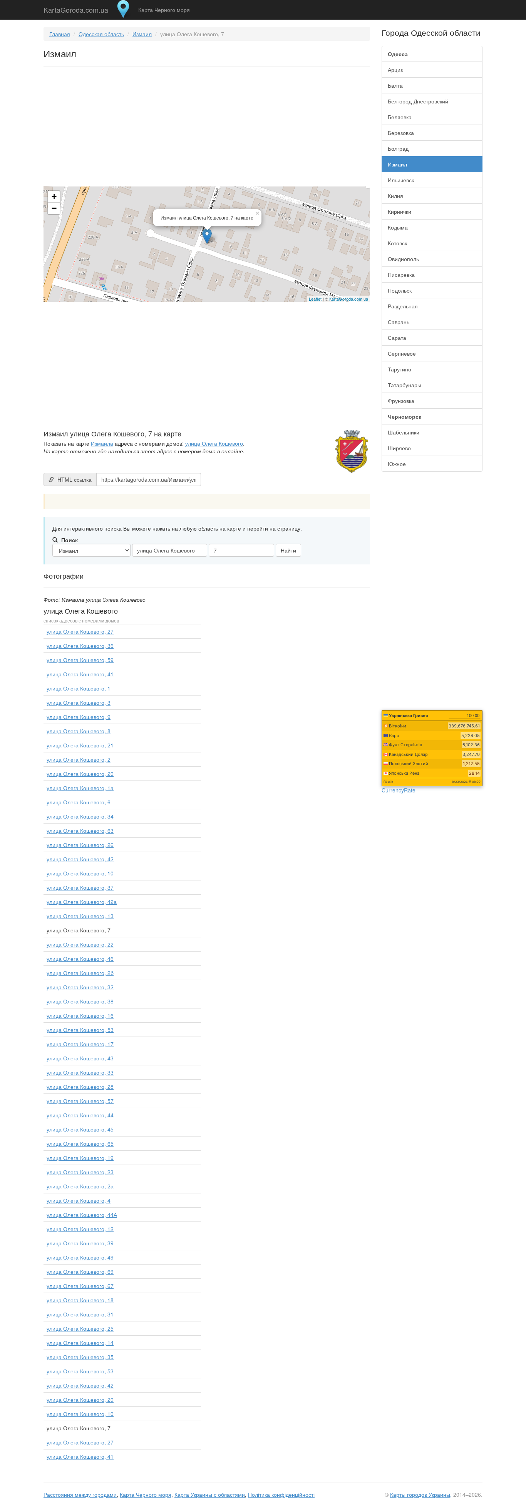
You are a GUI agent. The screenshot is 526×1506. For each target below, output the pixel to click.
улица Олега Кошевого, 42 (80, 859)
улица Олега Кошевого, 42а (82, 901)
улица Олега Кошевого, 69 (80, 1271)
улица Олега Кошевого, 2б (80, 973)
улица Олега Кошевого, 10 (80, 873)
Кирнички (399, 211)
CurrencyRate (398, 790)
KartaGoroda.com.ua (76, 8)
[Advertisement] (207, 128)
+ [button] (54, 196)
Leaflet (315, 299)
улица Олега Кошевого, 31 (80, 1314)
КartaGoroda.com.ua (348, 299)
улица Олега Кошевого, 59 (80, 660)
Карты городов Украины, (421, 1494)
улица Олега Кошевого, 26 (80, 845)
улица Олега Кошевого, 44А (82, 1214)
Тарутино (399, 369)
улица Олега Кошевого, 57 (80, 1101)
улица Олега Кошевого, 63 (80, 830)
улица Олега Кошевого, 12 (80, 1229)
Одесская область (101, 34)
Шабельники (403, 432)
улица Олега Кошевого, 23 (80, 1172)
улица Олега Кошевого (214, 443)
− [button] (54, 208)
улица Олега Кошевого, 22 (80, 944)
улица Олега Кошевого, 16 (80, 1015)
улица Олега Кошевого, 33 (80, 1072)
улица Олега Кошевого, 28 (80, 1086)
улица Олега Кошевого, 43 (80, 1058)
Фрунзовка (401, 400)
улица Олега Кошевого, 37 (80, 887)
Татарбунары (404, 385)
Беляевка (400, 117)
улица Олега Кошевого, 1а (80, 788)
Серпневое (402, 353)
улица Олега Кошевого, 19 (80, 1158)
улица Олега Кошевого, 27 (80, 631)
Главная (59, 34)
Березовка (401, 132)
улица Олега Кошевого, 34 (80, 816)
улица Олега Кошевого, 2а (80, 1186)
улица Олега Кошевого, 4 (79, 1200)
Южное (397, 464)
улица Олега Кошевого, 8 (79, 731)
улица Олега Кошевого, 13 (80, 916)
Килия (395, 196)
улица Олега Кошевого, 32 (80, 987)
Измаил (142, 34)
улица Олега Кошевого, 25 (80, 1328)
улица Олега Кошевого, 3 (79, 702)
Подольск (400, 290)
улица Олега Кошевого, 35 (80, 1357)
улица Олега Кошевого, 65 (80, 1143)
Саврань (398, 322)
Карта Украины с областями (209, 1494)
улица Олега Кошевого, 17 (80, 1044)
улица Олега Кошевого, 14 (80, 1342)
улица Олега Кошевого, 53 (80, 1029)
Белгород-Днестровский (418, 101)
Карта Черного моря (164, 9)
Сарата (397, 337)
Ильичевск (401, 180)
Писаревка (401, 274)
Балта (395, 85)
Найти (288, 550)
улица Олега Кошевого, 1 (79, 688)
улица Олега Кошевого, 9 (79, 717)
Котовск (397, 243)
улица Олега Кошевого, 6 (79, 802)
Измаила (102, 443)
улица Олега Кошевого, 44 (80, 1115)
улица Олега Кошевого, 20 (80, 773)
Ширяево (399, 448)
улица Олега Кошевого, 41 (80, 674)
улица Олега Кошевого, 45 (80, 1129)
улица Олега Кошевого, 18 (80, 1300)
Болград (398, 148)
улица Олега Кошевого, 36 (80, 645)
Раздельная (403, 306)
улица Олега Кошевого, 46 (80, 958)
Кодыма (398, 227)
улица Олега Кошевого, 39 (80, 1243)
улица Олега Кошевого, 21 (80, 745)
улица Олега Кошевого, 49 (80, 1257)
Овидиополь (403, 259)
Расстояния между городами (80, 1494)
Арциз (395, 69)
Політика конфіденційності (281, 1494)
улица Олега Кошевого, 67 (80, 1286)
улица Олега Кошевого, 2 (79, 759)
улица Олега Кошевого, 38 (80, 1001)
